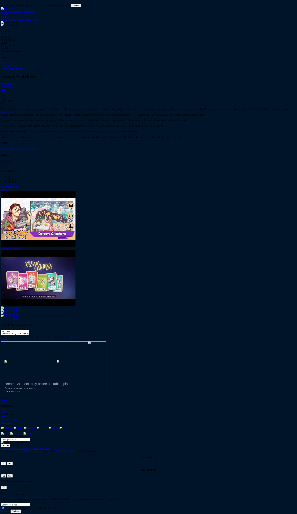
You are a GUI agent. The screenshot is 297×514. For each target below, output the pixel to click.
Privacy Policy (22, 448)
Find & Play (14, 19)
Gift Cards (6, 422)
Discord (5, 408)
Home (4, 19)
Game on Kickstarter (12, 68)
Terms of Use (76, 337)
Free (3, 89)
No (3, 463)
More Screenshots (10, 319)
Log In (4, 14)
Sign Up (5, 17)
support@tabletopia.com (30, 451)
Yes (9, 463)
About (27, 11)
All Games (25, 19)
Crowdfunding (8, 84)
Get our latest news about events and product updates (31, 508)
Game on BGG (8, 63)
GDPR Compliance (39, 448)
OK (3, 487)
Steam (4, 411)
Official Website (10, 66)
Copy (4, 340)
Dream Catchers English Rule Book (18, 149)
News (4, 403)
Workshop (18, 11)
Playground (7, 11)
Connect (76, 5)
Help (32, 11)
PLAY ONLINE (9, 187)
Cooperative (7, 86)
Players (35, 19)
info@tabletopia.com (66, 451)
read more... (7, 112)
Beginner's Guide (9, 419)
